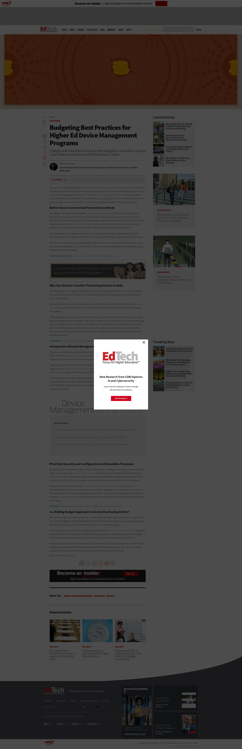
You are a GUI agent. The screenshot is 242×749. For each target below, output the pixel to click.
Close (144, 342)
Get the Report (121, 398)
